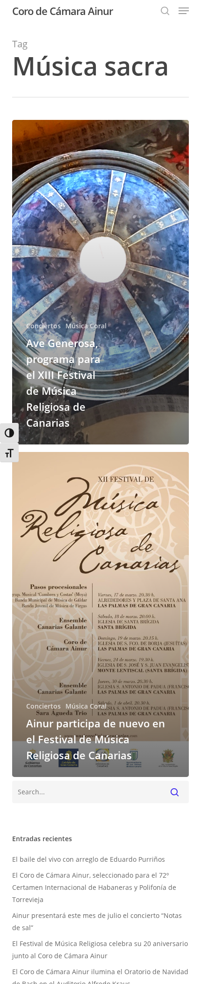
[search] (165, 11)
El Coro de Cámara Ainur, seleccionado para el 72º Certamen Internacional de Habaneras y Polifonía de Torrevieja (94, 887)
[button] (184, 10)
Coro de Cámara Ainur (62, 11)
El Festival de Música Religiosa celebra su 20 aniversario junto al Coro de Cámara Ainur (100, 949)
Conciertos (43, 325)
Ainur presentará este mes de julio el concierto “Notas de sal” (97, 921)
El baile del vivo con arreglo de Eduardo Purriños (88, 859)
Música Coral (86, 325)
